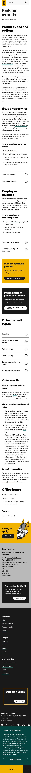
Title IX (4, 630)
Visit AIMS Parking (11, 151)
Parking (8, 19)
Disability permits (10, 516)
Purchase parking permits (15, 278)
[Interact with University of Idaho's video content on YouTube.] (23, 725)
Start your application (7, 536)
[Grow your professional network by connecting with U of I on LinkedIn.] (18, 725)
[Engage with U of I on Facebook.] (2, 725)
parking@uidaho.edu (8, 482)
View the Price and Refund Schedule (14, 308)
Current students (7, 666)
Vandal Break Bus (21, 125)
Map (3, 645)
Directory (5, 641)
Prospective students (9, 663)
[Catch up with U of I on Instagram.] (13, 725)
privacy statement (11, 754)
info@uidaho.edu (6, 721)
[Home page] (4, 3)
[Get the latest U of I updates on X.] (7, 725)
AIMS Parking (15, 222)
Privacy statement (8, 623)
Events (4, 652)
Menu (11, 769)
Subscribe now (20, 598)
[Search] (26, 2)
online (15, 394)
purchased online (7, 64)
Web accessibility (7, 627)
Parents (4, 670)
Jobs (3, 620)
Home (3, 19)
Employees (5, 673)
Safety (4, 648)
